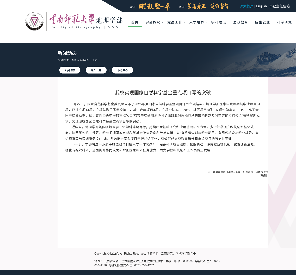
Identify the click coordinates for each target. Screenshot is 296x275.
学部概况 (153, 22)
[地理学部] (73, 21)
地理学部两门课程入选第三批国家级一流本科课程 (240, 172)
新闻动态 (84, 59)
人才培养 (196, 22)
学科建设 (218, 22)
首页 (135, 22)
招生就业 (262, 22)
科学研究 (284, 22)
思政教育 (240, 22)
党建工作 (174, 22)
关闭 (263, 175)
